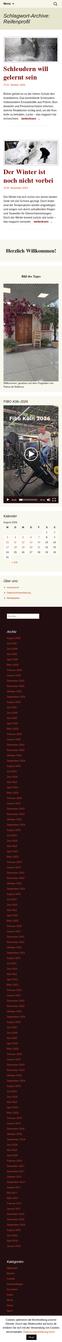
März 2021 (13, 984)
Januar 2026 (14, 675)
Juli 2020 (12, 1027)
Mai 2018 (12, 1150)
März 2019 (13, 1112)
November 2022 (15, 878)
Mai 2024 (12, 782)
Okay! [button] (31, 1337)
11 (15, 542)
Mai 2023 (12, 846)
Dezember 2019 (15, 1064)
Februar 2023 (14, 862)
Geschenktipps (15, 1284)
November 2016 (15, 1219)
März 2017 (13, 1198)
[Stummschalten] (48, 499)
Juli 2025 (12, 707)
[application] (31, 454)
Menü (7, 3)
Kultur (10, 1294)
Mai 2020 (12, 1038)
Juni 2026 (12, 648)
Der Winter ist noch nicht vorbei (28, 176)
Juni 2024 (12, 776)
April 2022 (12, 915)
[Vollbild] (54, 499)
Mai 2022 (12, 910)
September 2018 (16, 1139)
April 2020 (12, 1043)
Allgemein (12, 1268)
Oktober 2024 (14, 755)
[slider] (28, 500)
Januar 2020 (14, 1059)
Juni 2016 (12, 1235)
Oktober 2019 (14, 1075)
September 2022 (16, 888)
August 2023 (14, 830)
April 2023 (12, 851)
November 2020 (15, 1006)
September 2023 (16, 824)
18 (15, 547)
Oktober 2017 (14, 1176)
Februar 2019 (14, 1118)
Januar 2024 (14, 803)
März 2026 (13, 664)
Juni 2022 (12, 904)
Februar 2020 (14, 1054)
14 (39, 542)
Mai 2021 (12, 974)
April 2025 (12, 723)
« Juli (14, 562)
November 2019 (15, 1070)
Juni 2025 (12, 712)
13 (31, 542)
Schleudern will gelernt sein (25, 73)
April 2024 (12, 787)
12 (23, 542)
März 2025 (13, 728)
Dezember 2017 (15, 1166)
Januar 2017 (14, 1208)
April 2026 (12, 659)
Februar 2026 (14, 670)
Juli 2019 (12, 1091)
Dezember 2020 (15, 1000)
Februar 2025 (14, 734)
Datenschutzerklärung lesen (39, 1331)
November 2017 (15, 1171)
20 (31, 547)
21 (39, 547)
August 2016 (14, 1230)
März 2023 (13, 856)
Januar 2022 (14, 931)
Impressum (13, 587)
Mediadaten (13, 598)
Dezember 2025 (15, 680)
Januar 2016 (14, 1246)
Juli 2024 (12, 771)
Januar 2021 (14, 995)
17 (7, 547)
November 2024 (15, 750)
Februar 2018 (14, 1160)
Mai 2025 (12, 718)
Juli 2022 (12, 899)
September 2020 (16, 1016)
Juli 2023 (12, 835)
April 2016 (12, 1240)
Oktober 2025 (14, 691)
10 (7, 542)
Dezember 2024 (15, 744)
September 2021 (16, 952)
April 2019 (12, 1107)
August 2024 (14, 766)
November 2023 (15, 814)
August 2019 (14, 1086)
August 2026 (14, 638)
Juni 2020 (12, 1032)
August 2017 (14, 1187)
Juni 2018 (12, 1144)
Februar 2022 (14, 926)
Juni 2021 (12, 968)
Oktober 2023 (14, 819)
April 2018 (12, 1155)
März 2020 (13, 1048)
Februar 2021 (14, 990)
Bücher (11, 1273)
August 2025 (14, 702)
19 (23, 547)
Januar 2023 (14, 867)
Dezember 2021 (15, 936)
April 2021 (12, 979)
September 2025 (16, 696)
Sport (10, 1310)
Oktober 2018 (14, 1134)
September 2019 (16, 1080)
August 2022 (14, 894)
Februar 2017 (14, 1203)
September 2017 (16, 1182)
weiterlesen (31, 118)
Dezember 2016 (15, 1214)
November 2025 (15, 686)
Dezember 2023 (15, 808)
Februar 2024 (14, 798)
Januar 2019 (14, 1123)
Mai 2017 (12, 1192)
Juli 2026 (12, 643)
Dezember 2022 (15, 872)
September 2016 (16, 1224)
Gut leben (12, 1289)
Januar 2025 (14, 739)
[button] (31, 454)
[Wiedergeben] (8, 499)
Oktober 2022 (14, 883)
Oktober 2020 (14, 1011)
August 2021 (14, 958)
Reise (10, 1305)
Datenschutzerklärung (19, 592)
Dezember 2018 (15, 1128)
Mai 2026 (12, 654)
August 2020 (14, 1022)
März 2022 (13, 920)
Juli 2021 (12, 963)
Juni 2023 (12, 840)
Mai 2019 (12, 1102)
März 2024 (13, 792)
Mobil (10, 1300)
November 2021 (15, 942)
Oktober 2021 (14, 947)
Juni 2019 (12, 1096)
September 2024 (16, 760)
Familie (11, 1278)
